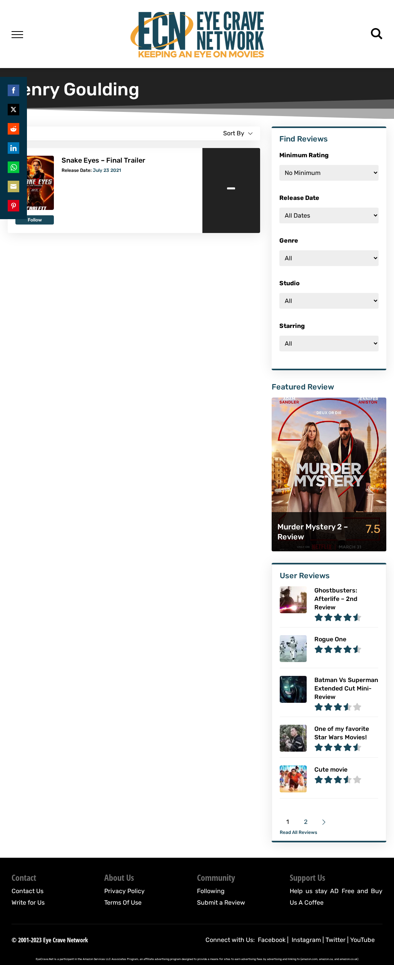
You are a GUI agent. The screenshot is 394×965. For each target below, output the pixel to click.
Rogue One (330, 639)
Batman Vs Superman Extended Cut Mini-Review (346, 688)
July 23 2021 (107, 170)
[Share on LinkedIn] (13, 148)
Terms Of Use (123, 902)
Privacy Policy (124, 891)
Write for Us (28, 902)
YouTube (362, 939)
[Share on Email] (13, 186)
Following (211, 891)
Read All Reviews (298, 832)
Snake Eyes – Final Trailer (103, 160)
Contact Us (27, 891)
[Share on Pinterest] (13, 205)
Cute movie (330, 769)
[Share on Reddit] (13, 129)
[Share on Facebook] (13, 90)
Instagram (306, 939)
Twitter (336, 939)
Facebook (271, 939)
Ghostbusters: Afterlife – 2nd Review (335, 599)
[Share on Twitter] (13, 109)
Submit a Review (221, 902)
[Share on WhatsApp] (13, 167)
